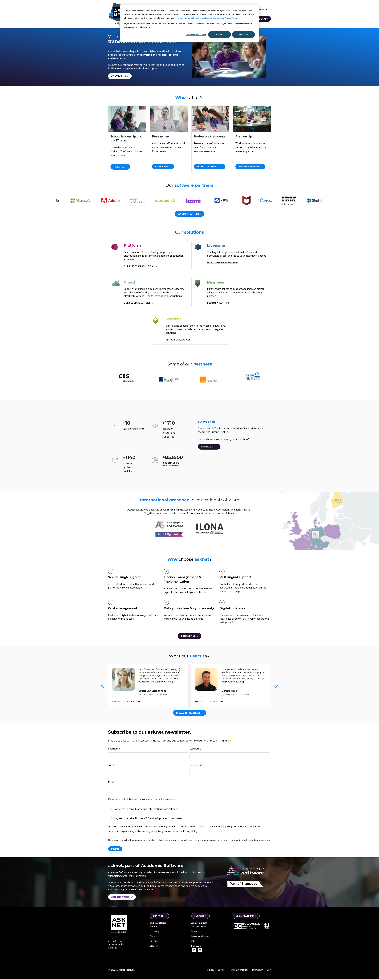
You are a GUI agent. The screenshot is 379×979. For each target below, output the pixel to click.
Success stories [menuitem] (198, 926)
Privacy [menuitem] (210, 969)
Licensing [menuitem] (154, 931)
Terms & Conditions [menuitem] (238, 969)
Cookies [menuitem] (221, 969)
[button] (276, 685)
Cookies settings (196, 34)
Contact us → (209, 446)
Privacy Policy (190, 831)
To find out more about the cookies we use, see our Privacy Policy (206, 18)
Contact (262, 18)
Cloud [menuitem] (152, 936)
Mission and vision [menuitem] (200, 936)
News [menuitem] (194, 931)
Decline (243, 34)
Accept (219, 34)
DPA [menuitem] (269, 969)
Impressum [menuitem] (257, 969)
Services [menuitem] (154, 945)
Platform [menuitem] (154, 926)
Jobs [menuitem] (193, 940)
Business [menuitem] (154, 940)
